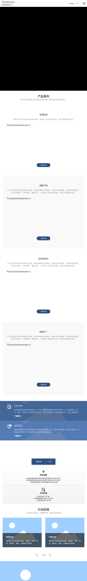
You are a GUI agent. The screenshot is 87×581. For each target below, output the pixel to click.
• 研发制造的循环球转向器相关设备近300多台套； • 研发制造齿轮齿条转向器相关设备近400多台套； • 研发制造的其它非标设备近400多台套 (43, 480)
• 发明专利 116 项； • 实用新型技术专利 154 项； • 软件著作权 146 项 (43, 498)
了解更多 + (18, 416)
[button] (41, 88)
